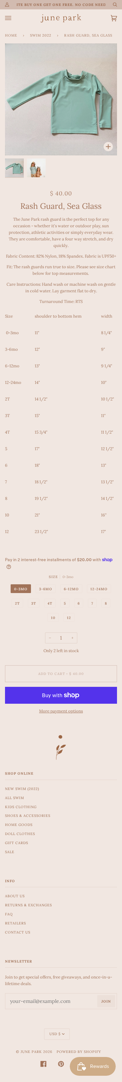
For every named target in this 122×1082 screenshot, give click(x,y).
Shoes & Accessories (27, 815)
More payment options (61, 711)
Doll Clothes (20, 834)
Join (106, 1001)
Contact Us (17, 932)
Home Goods (19, 825)
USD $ (55, 1034)
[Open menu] (14, 18)
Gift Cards (16, 843)
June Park (31, 1051)
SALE (9, 852)
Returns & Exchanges (28, 905)
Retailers (15, 923)
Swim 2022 (40, 35)
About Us (15, 896)
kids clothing (21, 807)
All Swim (14, 798)
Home (11, 35)
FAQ (9, 914)
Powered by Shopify (79, 1051)
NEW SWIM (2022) (22, 789)
